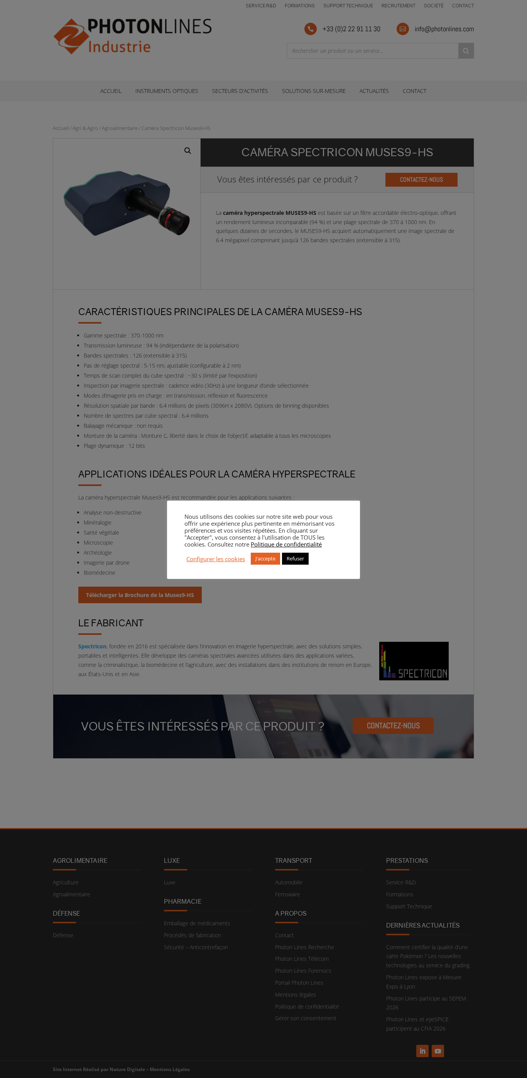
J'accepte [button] (265, 558)
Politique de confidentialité (286, 544)
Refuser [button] (295, 558)
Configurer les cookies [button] (215, 558)
